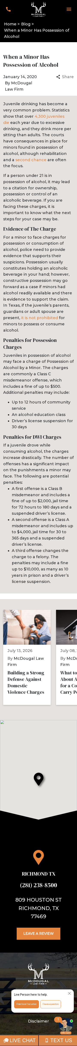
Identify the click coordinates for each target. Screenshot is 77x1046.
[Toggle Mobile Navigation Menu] (69, 9)
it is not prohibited (39, 317)
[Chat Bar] (38, 1040)
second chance (30, 160)
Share (68, 76)
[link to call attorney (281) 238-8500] (8, 9)
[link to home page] (38, 9)
